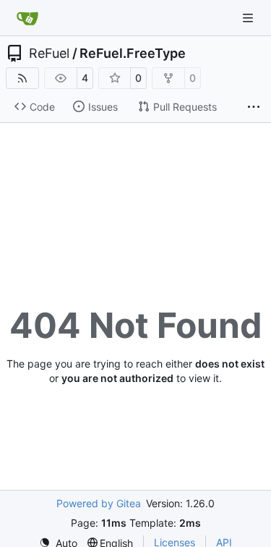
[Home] (27, 18)
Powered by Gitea (98, 503)
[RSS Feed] (22, 78)
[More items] (253, 107)
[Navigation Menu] (249, 18)
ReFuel (49, 53)
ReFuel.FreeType (132, 53)
